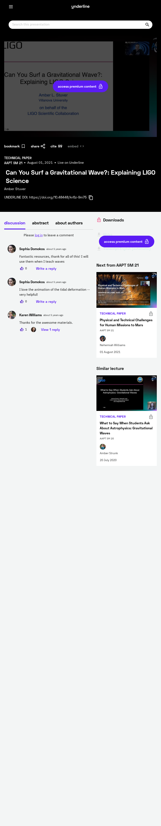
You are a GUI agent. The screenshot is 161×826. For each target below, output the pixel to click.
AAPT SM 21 (127, 264)
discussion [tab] (14, 222)
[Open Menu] (11, 6)
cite (54, 146)
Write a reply (46, 268)
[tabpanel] (48, 282)
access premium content (77, 86)
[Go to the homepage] (80, 7)
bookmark (12, 146)
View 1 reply (50, 329)
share (35, 146)
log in (39, 235)
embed (73, 146)
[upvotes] (21, 268)
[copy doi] (93, 197)
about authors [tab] (69, 222)
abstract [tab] (40, 222)
